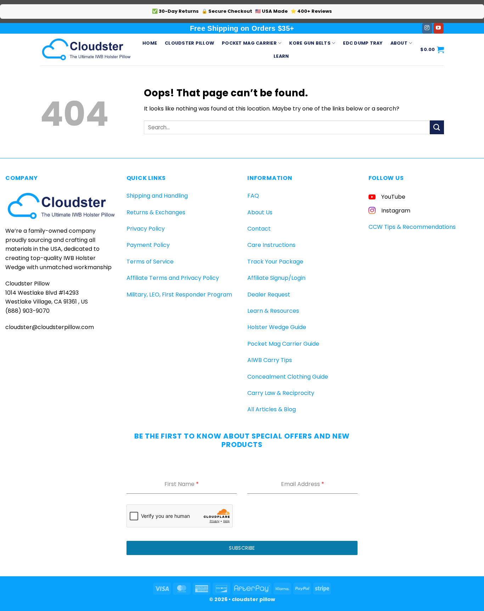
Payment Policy (148, 245)
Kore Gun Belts (310, 43)
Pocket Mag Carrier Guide (283, 344)
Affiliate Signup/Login (276, 278)
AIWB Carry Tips (269, 360)
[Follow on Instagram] (427, 28)
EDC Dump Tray (362, 43)
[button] (432, 49)
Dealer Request (268, 294)
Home (149, 43)
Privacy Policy (145, 229)
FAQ (253, 196)
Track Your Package (275, 262)
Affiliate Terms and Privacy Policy (172, 278)
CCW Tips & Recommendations (412, 227)
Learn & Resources (273, 311)
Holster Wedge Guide (276, 327)
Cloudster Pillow (189, 43)
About (398, 43)
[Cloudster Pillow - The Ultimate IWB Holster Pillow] (85, 49)
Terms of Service (150, 262)
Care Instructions (271, 245)
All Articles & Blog (271, 409)
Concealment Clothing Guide (287, 377)
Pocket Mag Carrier (249, 43)
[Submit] (437, 127)
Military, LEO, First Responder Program (179, 294)
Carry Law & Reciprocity (280, 393)
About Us (259, 212)
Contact (259, 229)
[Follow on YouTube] (438, 28)
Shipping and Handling (157, 196)
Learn (281, 56)
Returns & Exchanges (155, 212)
